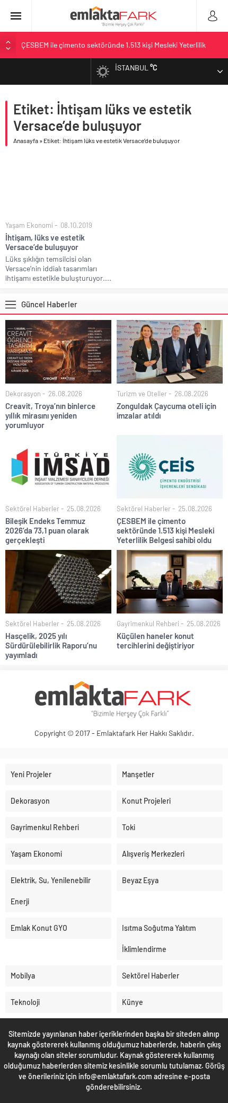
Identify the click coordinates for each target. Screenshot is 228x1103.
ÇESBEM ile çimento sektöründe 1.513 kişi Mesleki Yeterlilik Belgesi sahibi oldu (165, 530)
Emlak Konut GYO (39, 927)
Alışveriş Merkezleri (153, 853)
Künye (132, 1002)
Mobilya (23, 975)
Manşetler (138, 774)
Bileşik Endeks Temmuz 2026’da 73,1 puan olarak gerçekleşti (47, 530)
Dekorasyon (23, 393)
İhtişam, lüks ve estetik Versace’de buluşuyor (45, 242)
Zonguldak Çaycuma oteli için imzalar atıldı (166, 410)
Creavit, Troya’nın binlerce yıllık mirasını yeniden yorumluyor (50, 415)
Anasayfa (25, 140)
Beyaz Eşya (140, 880)
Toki (128, 827)
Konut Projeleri (146, 800)
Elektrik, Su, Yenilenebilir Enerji (51, 891)
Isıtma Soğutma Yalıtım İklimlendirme (159, 938)
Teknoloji (25, 1002)
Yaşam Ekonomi (29, 225)
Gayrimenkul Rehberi (148, 623)
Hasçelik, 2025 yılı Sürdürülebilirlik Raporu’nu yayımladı (51, 645)
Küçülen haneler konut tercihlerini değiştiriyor (156, 640)
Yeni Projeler (31, 774)
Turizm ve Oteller (142, 393)
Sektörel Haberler (32, 508)
